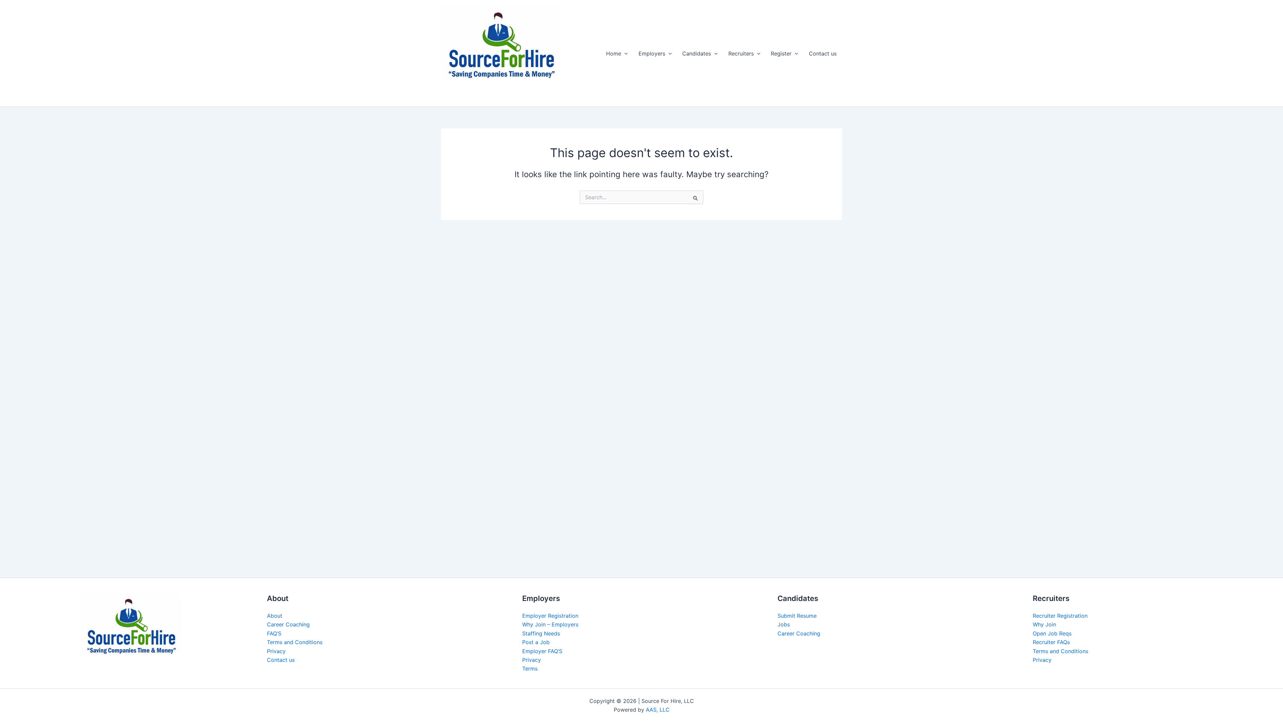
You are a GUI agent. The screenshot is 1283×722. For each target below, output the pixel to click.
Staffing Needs (541, 633)
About (274, 615)
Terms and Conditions (294, 642)
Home (613, 53)
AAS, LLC (658, 709)
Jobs (783, 624)
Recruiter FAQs (1051, 642)
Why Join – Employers (550, 624)
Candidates (696, 53)
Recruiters (741, 53)
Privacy (276, 651)
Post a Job (536, 642)
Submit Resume (797, 615)
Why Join (1044, 624)
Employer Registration (550, 615)
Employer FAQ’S (542, 651)
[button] (624, 53)
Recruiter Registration (1060, 615)
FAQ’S (274, 633)
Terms (530, 668)
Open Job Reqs (1052, 633)
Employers (651, 53)
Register (781, 53)
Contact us (823, 53)
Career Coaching (288, 624)
